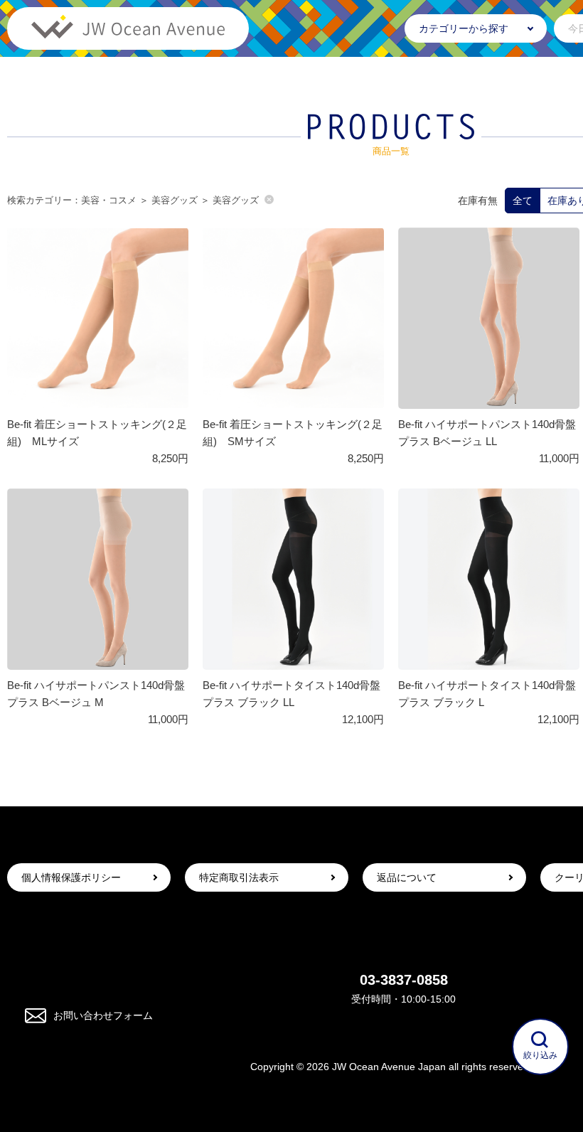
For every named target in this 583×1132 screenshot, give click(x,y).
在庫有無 (478, 200)
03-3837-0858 (404, 980)
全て (523, 200)
